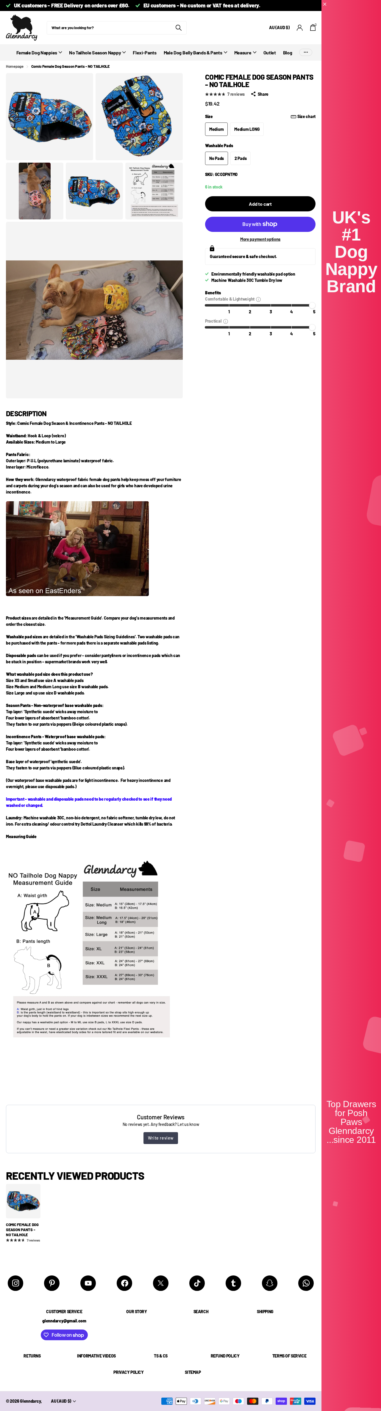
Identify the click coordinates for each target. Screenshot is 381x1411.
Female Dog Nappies (36, 52)
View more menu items (305, 52)
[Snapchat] (269, 1283)
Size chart (306, 116)
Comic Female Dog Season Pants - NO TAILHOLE (22, 1229)
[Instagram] (15, 1283)
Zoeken (178, 27)
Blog (287, 52)
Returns (32, 1355)
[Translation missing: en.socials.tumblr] (233, 1283)
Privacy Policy (128, 1372)
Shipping (265, 1311)
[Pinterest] (52, 1283)
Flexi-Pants (144, 52)
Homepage (15, 66)
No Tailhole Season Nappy (95, 52)
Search (200, 1311)
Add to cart (260, 204)
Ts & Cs (161, 1355)
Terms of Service (289, 1355)
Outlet (269, 52)
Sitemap (193, 1372)
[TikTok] (197, 1283)
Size (260, 116)
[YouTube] (88, 1283)
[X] (160, 1283)
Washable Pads (219, 145)
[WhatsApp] (306, 1283)
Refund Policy (225, 1355)
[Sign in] (300, 27)
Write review (161, 1137)
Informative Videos (96, 1355)
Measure (243, 52)
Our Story (136, 1311)
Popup (258, 298)
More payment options (260, 239)
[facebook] (124, 1283)
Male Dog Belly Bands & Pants (193, 52)
